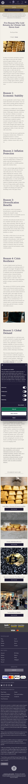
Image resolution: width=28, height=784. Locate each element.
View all (2, 662)
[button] (25, 2)
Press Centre (3, 692)
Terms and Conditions (18, 694)
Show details (21, 405)
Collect (2, 641)
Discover (16, 641)
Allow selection (14, 413)
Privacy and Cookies (5, 696)
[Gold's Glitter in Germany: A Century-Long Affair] (14, 490)
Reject (14, 417)
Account (2, 653)
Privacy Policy (21, 381)
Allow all (14, 409)
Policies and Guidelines (5, 694)
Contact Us (16, 696)
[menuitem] (10, 2)
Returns (16, 655)
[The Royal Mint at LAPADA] (14, 596)
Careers (2, 645)
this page (9, 752)
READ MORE (14, 509)
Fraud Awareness (4, 699)
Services (2, 643)
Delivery (2, 655)
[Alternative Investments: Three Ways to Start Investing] (14, 561)
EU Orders (16, 653)
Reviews (2, 657)
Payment (3, 660)
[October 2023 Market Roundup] (14, 525)
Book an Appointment (14, 10)
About (15, 643)
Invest (16, 37)
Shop (2, 639)
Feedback (4, 764)
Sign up (14, 670)
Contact (16, 645)
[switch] (25, 392)
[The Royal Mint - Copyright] (2, 2)
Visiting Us (16, 660)
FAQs (15, 657)
